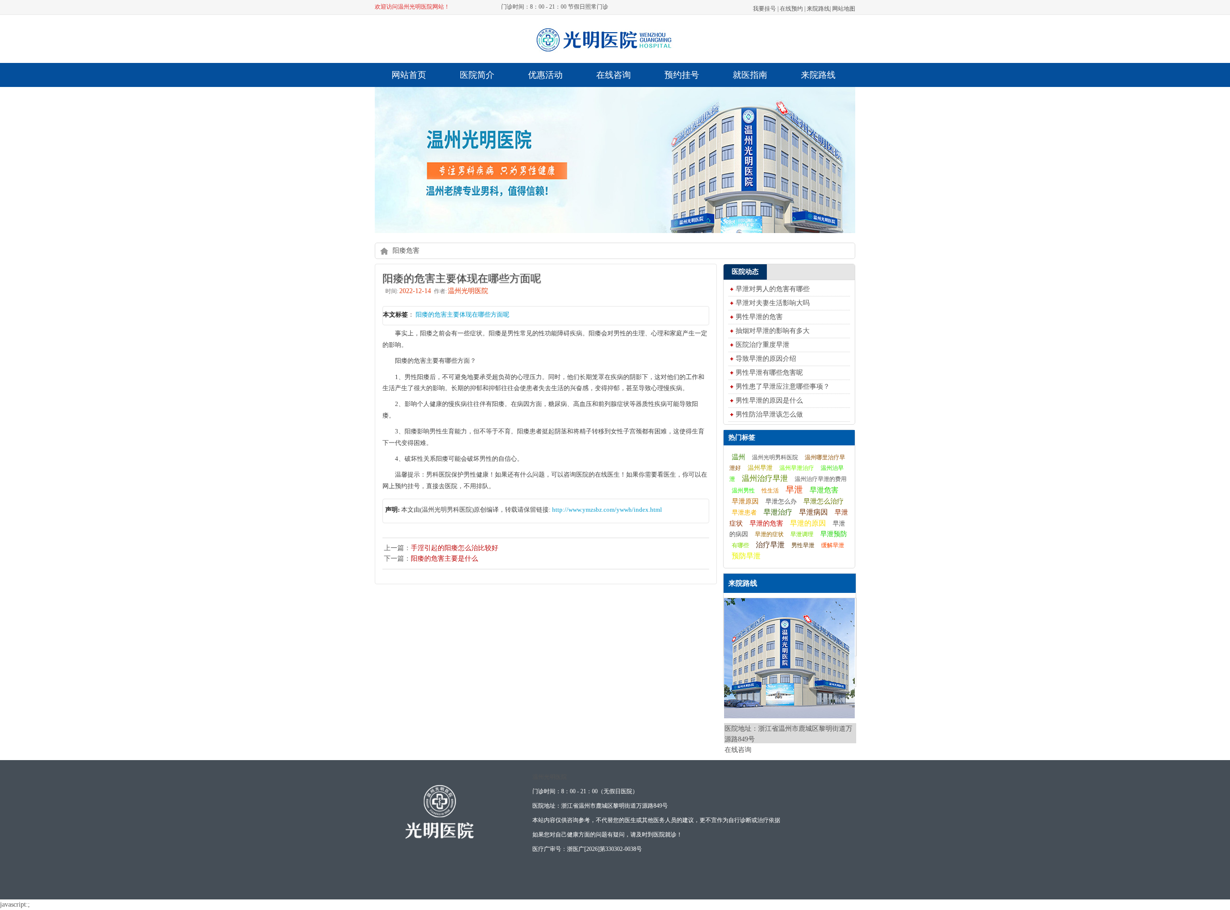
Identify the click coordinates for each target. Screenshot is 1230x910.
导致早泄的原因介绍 (766, 358)
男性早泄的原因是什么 (769, 400)
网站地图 (843, 8)
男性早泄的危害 (759, 316)
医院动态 (745, 271)
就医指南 (750, 75)
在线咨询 (613, 75)
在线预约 (791, 8)
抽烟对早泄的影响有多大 (773, 330)
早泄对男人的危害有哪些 (773, 289)
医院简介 (477, 75)
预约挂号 (681, 75)
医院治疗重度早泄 (762, 344)
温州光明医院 (549, 777)
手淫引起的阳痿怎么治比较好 (454, 548)
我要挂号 (764, 8)
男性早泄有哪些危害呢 (769, 372)
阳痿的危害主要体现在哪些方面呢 (462, 314)
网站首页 (409, 75)
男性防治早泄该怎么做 (769, 414)
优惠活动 (545, 75)
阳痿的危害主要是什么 (444, 558)
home (384, 250)
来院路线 (818, 8)
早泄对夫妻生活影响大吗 (773, 303)
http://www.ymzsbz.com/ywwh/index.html (607, 509)
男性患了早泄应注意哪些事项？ (783, 386)
